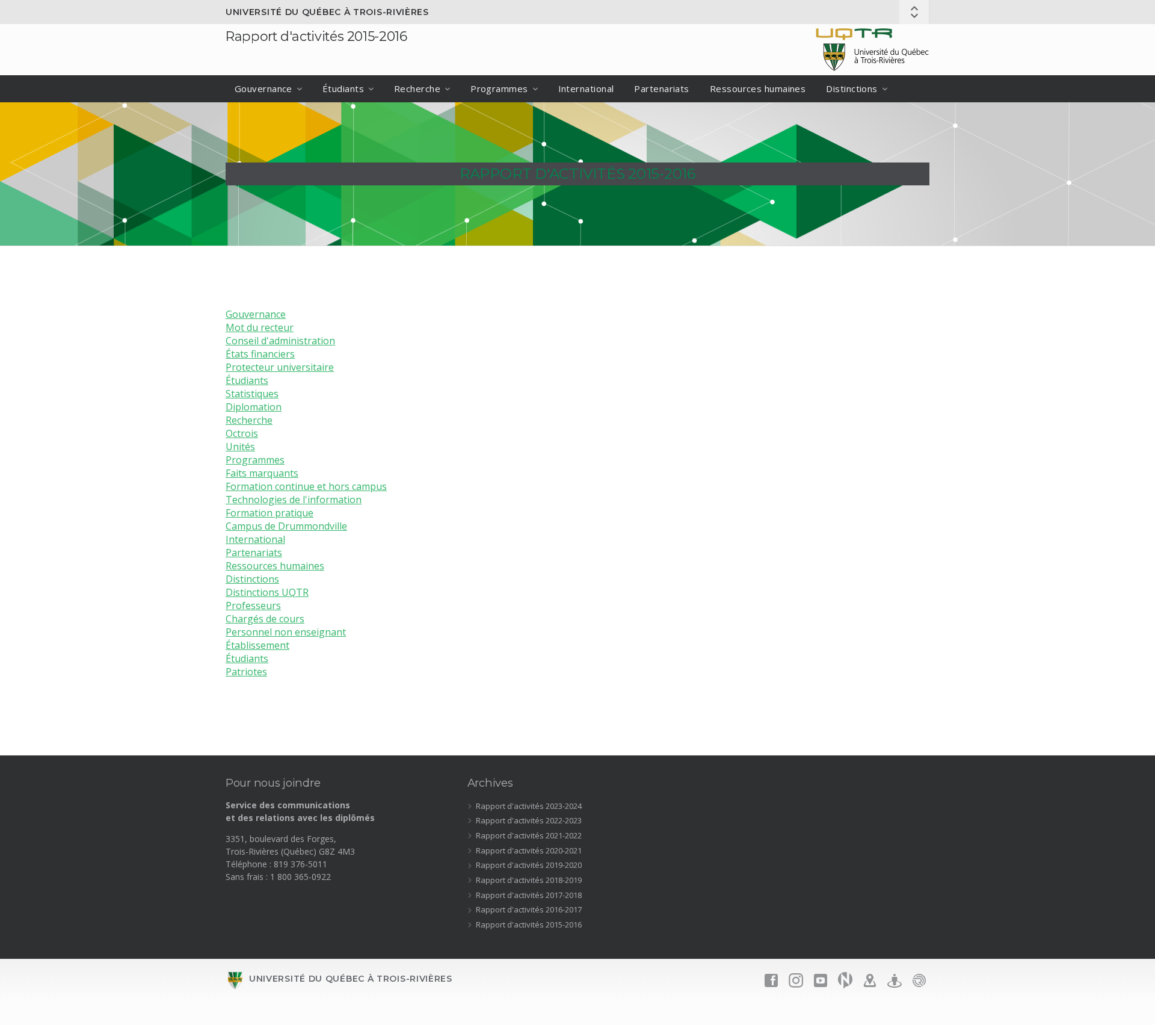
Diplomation (254, 406)
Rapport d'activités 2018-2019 (529, 880)
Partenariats (661, 88)
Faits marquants (262, 473)
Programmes (499, 88)
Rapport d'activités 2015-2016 (316, 36)
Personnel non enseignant (286, 632)
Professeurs (253, 605)
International (586, 88)
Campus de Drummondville (286, 526)
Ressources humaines (758, 88)
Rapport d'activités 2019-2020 (529, 864)
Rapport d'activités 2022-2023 (529, 820)
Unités (240, 446)
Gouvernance (263, 88)
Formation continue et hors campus (306, 486)
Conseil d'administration (280, 340)
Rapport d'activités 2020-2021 (529, 850)
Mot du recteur (260, 327)
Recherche (417, 88)
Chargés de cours (265, 618)
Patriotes (246, 671)
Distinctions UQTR (267, 592)
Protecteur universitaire (280, 367)
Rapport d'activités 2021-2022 (529, 835)
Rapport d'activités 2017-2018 (529, 895)
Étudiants (343, 88)
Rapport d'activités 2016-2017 (529, 909)
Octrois (242, 433)
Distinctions (851, 88)
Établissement (257, 645)
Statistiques (252, 393)
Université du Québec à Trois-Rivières (327, 12)
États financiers (260, 354)
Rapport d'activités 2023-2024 (529, 805)
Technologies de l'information (294, 499)
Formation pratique (269, 512)
